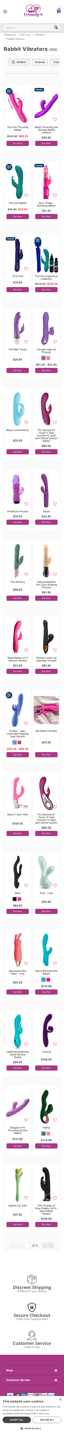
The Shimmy (17, 581)
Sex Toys (25, 34)
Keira (17, 893)
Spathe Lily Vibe (17, 1205)
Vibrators (40, 34)
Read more (44, 1413)
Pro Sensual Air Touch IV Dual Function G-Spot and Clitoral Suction (46, 818)
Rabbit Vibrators (16, 39)
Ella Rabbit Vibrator (46, 730)
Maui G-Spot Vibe (17, 814)
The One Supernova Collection (46, 277)
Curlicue (46, 1051)
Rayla (46, 511)
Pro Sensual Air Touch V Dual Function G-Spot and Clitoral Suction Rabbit (46, 435)
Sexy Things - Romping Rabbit (46, 204)
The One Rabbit (17, 202)
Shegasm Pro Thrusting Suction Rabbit (18, 1130)
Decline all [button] (47, 1419)
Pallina (46, 1127)
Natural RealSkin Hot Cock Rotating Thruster (46, 584)
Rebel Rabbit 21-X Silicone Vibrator (18, 659)
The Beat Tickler (17, 349)
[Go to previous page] (19, 1245)
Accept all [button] (17, 1419)
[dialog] (32, 1415)
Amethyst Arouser (17, 511)
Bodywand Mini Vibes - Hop (17, 972)
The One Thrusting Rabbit (17, 128)
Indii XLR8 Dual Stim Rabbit (46, 972)
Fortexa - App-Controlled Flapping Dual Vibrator (17, 733)
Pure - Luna (46, 893)
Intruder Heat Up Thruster (46, 351)
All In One (17, 276)
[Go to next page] (44, 1245)
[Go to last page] (51, 1245)
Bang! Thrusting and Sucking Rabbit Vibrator (46, 130)
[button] (5, 11)
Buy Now (17, 143)
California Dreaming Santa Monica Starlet (17, 1054)
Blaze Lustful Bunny (17, 430)
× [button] (60, 1399)
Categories (10, 34)
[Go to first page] (13, 1245)
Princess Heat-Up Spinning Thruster (46, 659)
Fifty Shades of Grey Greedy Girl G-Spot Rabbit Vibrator (46, 1209)
